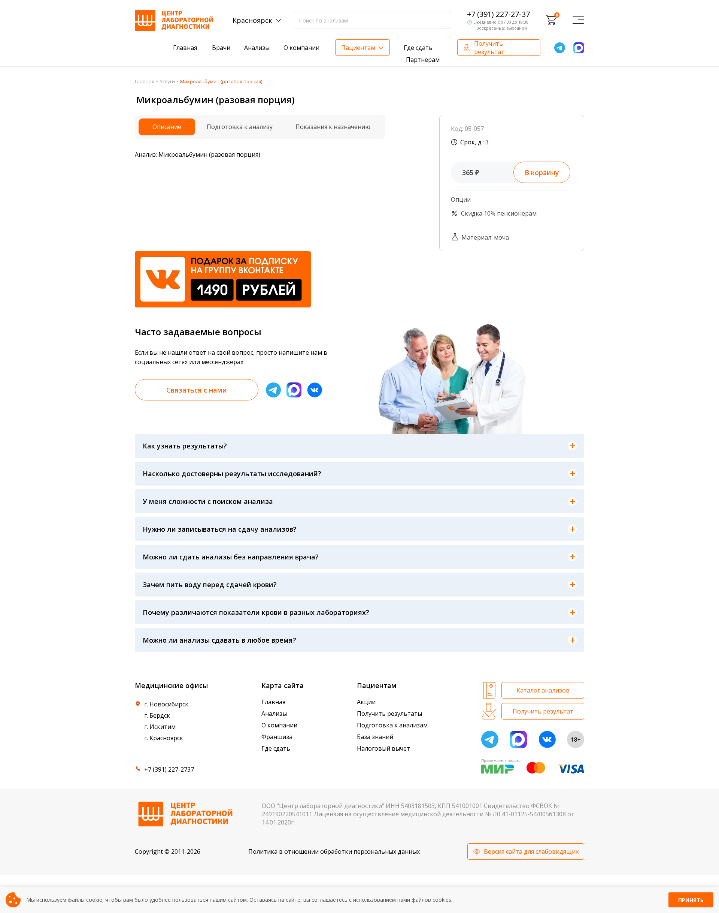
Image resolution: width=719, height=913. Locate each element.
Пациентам (358, 47)
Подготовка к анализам (392, 725)
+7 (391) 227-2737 (169, 769)
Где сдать (418, 47)
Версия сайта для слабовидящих (531, 851)
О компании (301, 47)
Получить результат (489, 47)
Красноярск (252, 20)
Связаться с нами (196, 389)
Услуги (167, 81)
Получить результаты (389, 713)
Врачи (221, 47)
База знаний (375, 737)
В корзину (542, 172)
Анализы (257, 47)
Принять (691, 900)
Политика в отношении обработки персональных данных (334, 851)
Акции (366, 702)
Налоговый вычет (383, 748)
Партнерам (423, 59)
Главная (185, 47)
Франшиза (276, 737)
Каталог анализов (543, 690)
